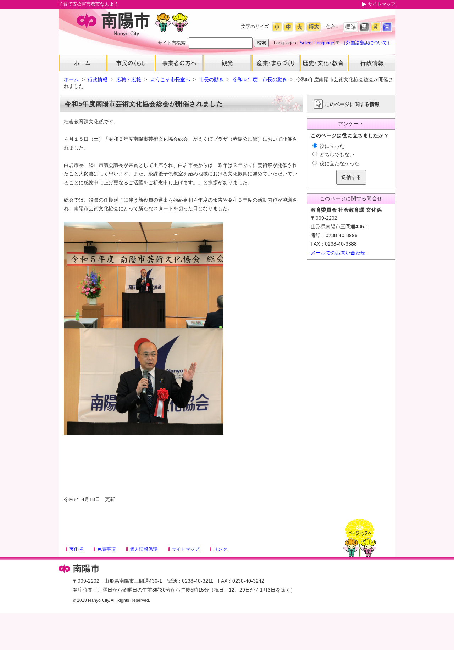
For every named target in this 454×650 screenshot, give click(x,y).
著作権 (76, 549)
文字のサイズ (255, 26)
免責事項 (106, 549)
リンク (220, 549)
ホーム (71, 79)
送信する (351, 177)
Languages (285, 42)
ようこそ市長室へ (170, 79)
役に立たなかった (338, 163)
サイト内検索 (172, 42)
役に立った (331, 146)
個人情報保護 (143, 549)
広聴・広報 (128, 79)
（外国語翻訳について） (366, 42)
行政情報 (97, 79)
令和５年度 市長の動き (260, 79)
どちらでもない (336, 154)
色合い (333, 26)
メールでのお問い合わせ (338, 253)
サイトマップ (381, 4)
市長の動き (211, 79)
